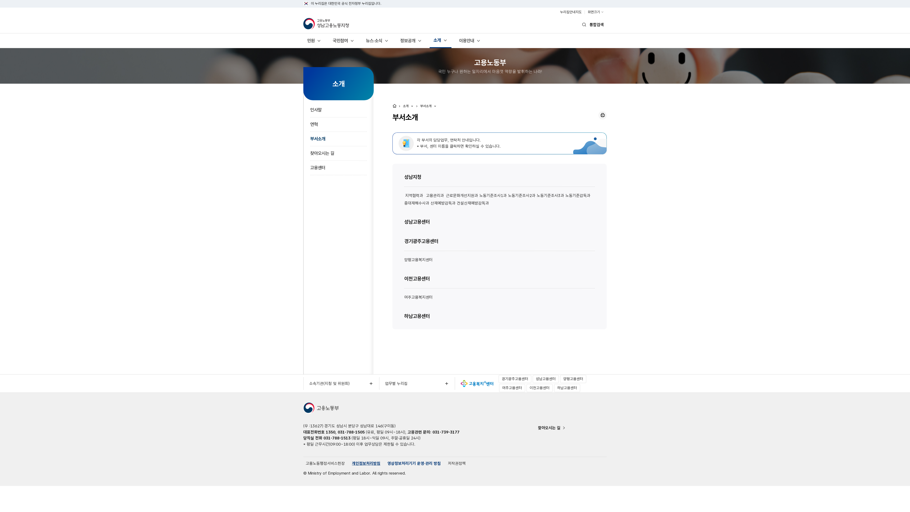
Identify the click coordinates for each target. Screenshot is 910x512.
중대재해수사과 (416, 203)
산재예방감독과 (443, 203)
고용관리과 (435, 195)
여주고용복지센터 (418, 297)
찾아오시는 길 (322, 153)
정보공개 (407, 42)
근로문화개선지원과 (462, 195)
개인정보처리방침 (366, 463)
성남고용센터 (417, 222)
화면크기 (594, 12)
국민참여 (340, 42)
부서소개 (317, 139)
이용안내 (466, 42)
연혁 (314, 124)
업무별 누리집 (396, 383)
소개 (437, 41)
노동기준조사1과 (493, 195)
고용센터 (317, 167)
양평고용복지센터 (418, 259)
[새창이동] (477, 383)
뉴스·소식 (374, 42)
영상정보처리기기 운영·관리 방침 (414, 463)
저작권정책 (457, 463)
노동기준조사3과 (550, 195)
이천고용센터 (417, 279)
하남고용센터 (417, 316)
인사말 (316, 110)
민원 (311, 42)
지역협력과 (414, 195)
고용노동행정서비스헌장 (325, 463)
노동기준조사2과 (521, 195)
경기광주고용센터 (421, 241)
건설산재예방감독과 (473, 203)
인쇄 (602, 115)
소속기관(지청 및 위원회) (329, 383)
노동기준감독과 (577, 195)
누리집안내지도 (571, 12)
